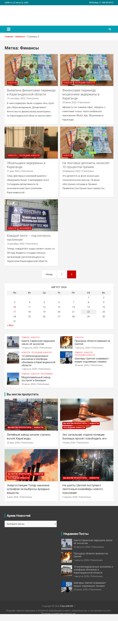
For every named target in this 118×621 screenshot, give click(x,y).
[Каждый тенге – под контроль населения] (31, 215)
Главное (26, 337)
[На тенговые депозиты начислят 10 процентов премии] (87, 143)
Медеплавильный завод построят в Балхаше (36, 379)
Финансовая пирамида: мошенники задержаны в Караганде (80, 94)
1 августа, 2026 (82, 348)
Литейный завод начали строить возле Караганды (29, 436)
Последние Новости (85, 83)
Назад (49, 274)
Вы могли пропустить (19, 427)
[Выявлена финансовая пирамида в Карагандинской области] (31, 70)
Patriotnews (33, 98)
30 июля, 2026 (82, 365)
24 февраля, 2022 (71, 171)
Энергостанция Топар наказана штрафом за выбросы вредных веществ (28, 489)
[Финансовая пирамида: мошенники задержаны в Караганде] (87, 70)
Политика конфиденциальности (58, 613)
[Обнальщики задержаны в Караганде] (31, 143)
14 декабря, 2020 (15, 244)
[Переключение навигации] (9, 29)
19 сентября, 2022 (16, 98)
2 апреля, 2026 (69, 497)
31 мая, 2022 (13, 171)
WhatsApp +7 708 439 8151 (101, 2)
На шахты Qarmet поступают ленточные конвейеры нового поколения (82, 489)
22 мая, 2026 (13, 442)
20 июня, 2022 (69, 102)
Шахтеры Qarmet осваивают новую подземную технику (92, 360)
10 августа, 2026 (30, 348)
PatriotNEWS (22, 13)
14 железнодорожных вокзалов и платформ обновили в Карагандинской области (38, 360)
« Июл (10, 325)
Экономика (25, 228)
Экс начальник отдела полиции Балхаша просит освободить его (84, 436)
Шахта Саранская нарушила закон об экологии (38, 342)
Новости (12, 83)
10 (14, 307)
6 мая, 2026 (12, 497)
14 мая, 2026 (68, 442)
